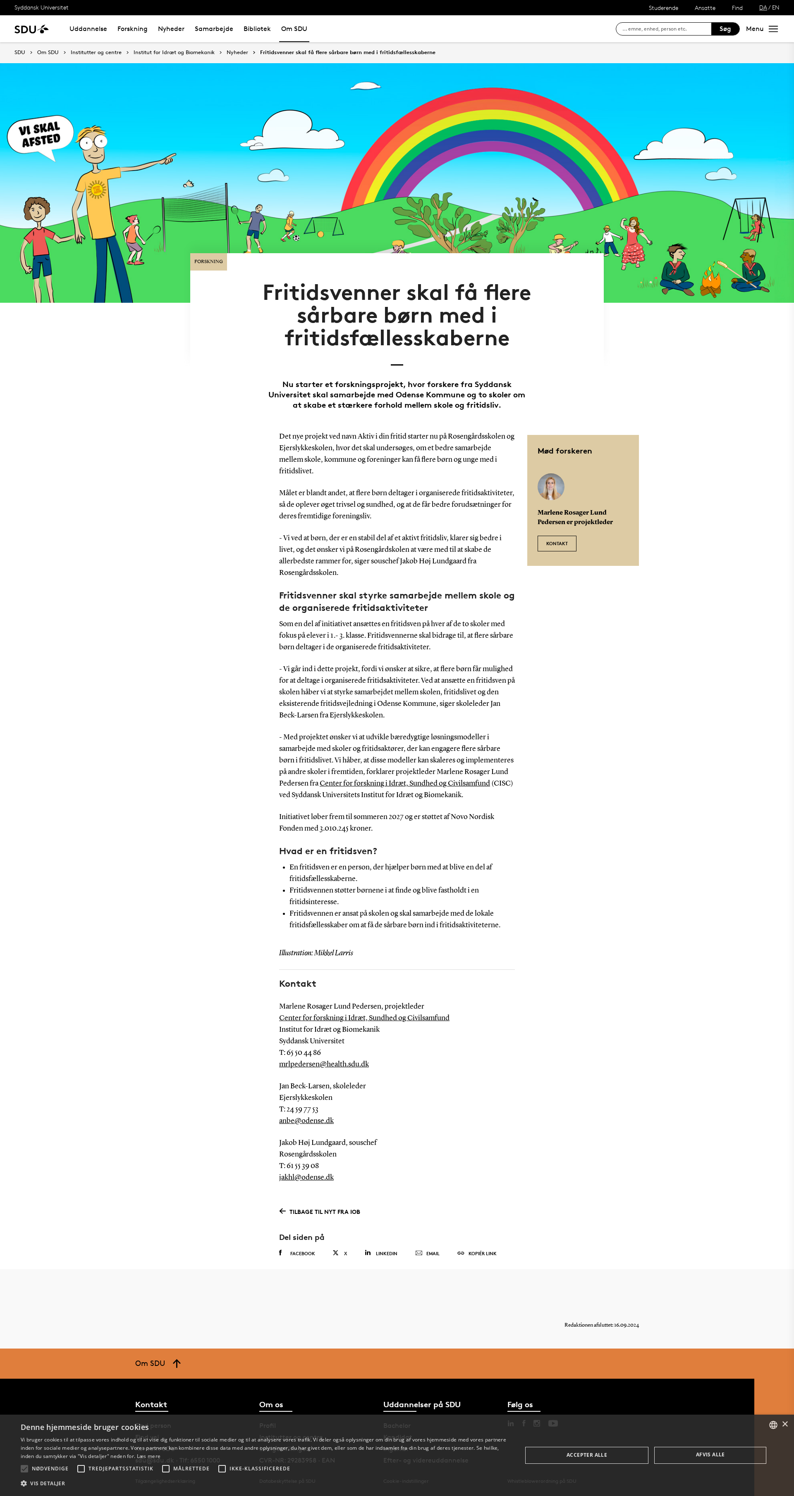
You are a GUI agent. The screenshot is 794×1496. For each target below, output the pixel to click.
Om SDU (294, 29)
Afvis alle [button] (710, 1454)
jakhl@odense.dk (306, 1177)
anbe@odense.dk (306, 1121)
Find (737, 7)
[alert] (397, 1455)
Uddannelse (88, 29)
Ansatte (705, 7)
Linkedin (386, 1253)
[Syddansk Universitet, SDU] (31, 28)
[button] (24, 1468)
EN (776, 7)
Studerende (663, 7)
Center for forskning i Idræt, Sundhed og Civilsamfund (405, 783)
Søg (725, 29)
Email (433, 1253)
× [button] (785, 1424)
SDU (19, 52)
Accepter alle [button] (587, 1454)
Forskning (132, 29)
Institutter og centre (96, 52)
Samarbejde (214, 29)
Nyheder (171, 29)
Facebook (302, 1253)
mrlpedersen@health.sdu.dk (324, 1064)
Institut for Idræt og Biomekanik (174, 52)
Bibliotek (257, 29)
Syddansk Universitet (41, 7)
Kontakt (557, 543)
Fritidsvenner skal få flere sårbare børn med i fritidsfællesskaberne (347, 52)
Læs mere (148, 1456)
